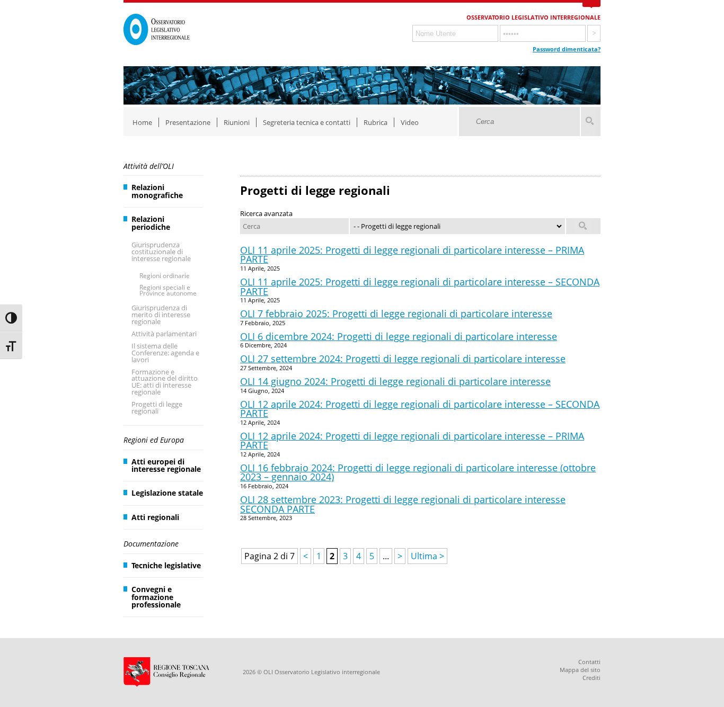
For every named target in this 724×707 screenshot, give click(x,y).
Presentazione (187, 122)
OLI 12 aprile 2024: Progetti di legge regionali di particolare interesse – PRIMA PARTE (412, 440)
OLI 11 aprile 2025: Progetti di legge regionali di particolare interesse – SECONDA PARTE (419, 286)
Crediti (591, 678)
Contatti (589, 662)
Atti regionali (155, 517)
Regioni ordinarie (164, 276)
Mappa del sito (580, 670)
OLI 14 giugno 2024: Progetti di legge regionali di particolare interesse (395, 381)
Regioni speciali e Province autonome (168, 290)
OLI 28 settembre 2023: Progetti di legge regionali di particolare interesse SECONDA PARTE (403, 504)
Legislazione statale (167, 493)
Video (410, 122)
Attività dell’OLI (148, 166)
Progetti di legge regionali (156, 407)
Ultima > (427, 556)
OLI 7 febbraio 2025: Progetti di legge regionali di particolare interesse (396, 313)
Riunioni (237, 122)
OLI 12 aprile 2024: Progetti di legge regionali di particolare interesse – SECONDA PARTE (419, 409)
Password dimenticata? (567, 49)
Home (142, 122)
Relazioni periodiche (150, 222)
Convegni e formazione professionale (156, 597)
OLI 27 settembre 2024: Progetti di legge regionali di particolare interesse (403, 358)
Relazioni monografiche (157, 191)
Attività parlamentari (164, 333)
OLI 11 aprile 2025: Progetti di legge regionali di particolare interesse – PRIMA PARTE (412, 255)
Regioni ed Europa (153, 440)
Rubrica (375, 122)
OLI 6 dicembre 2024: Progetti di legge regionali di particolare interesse (398, 336)
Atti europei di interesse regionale (166, 465)
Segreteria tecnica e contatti (306, 122)
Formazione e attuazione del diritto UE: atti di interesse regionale (164, 382)
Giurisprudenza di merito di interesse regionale (160, 314)
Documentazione (151, 544)
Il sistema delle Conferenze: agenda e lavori (165, 352)
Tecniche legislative (166, 565)
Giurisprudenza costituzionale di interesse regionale (161, 251)
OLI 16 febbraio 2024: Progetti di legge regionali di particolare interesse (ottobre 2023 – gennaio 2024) (418, 472)
